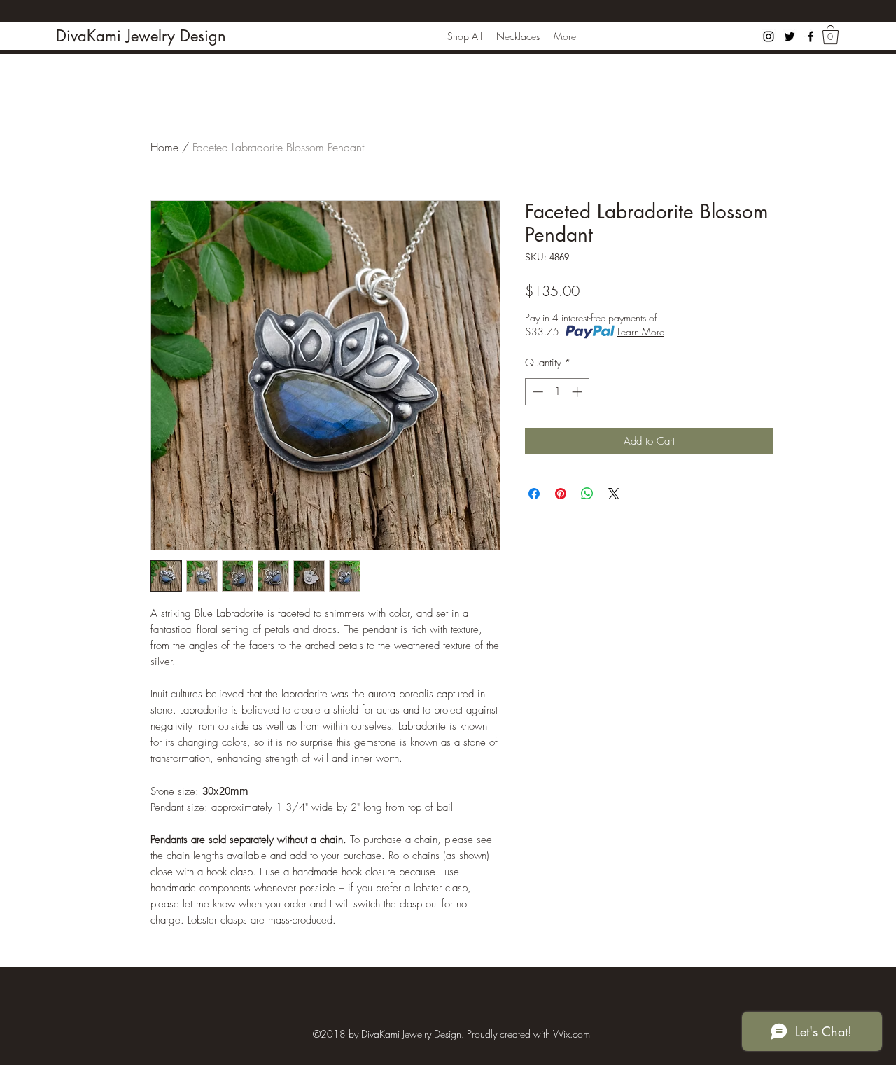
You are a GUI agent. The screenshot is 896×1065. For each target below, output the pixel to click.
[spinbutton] (557, 392)
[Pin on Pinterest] (560, 493)
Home (164, 147)
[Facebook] (811, 36)
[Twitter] (790, 36)
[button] (830, 34)
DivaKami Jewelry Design (141, 36)
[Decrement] (536, 392)
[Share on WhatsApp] (587, 493)
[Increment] (578, 392)
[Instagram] (769, 36)
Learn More (640, 331)
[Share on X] (614, 493)
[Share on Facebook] (534, 493)
